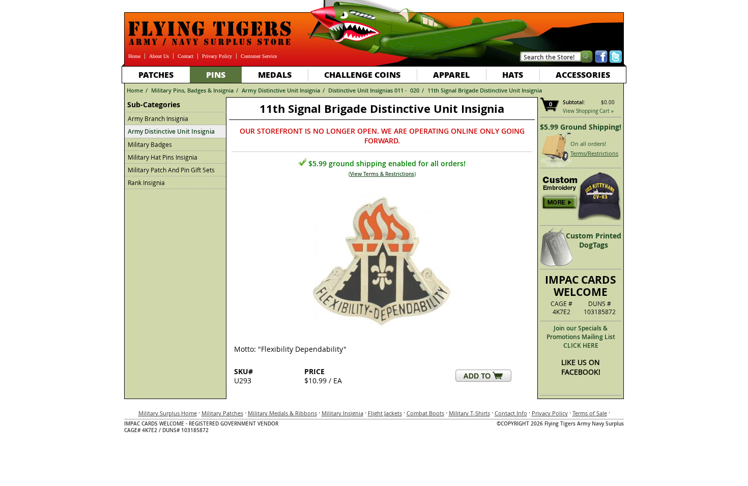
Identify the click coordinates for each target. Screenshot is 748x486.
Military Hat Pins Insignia (162, 157)
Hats (512, 74)
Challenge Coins (362, 74)
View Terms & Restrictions (382, 174)
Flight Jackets (385, 413)
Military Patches (222, 413)
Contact (185, 56)
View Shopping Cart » (588, 111)
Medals (275, 74)
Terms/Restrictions (594, 153)
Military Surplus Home (167, 413)
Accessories (583, 74)
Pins (215, 74)
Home (134, 56)
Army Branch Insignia (158, 118)
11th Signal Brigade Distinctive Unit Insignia (484, 90)
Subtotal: (574, 102)
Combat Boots (425, 413)
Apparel (451, 74)
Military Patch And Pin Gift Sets (171, 170)
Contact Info (511, 413)
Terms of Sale (589, 413)
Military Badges (150, 144)
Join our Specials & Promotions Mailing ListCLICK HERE (580, 337)
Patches (156, 74)
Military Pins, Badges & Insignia (192, 90)
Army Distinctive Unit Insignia (281, 90)
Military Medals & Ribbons (282, 413)
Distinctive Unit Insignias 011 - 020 (373, 90)
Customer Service (259, 56)
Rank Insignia (146, 182)
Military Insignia (342, 413)
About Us (159, 56)
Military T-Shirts (469, 413)
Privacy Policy (217, 56)
